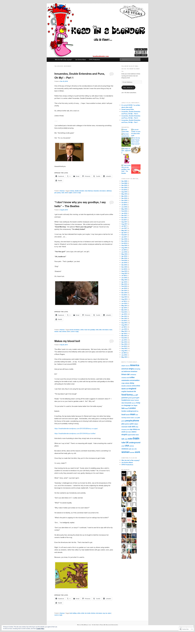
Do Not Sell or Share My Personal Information (105, 625)
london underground (128, 411)
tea (106, 613)
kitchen (93, 613)
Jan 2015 (124, 288)
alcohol (128, 365)
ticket (126, 439)
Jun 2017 (124, 228)
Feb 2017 (124, 235)
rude (62, 193)
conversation (134, 380)
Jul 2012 (124, 353)
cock (127, 377)
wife (135, 449)
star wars (128, 432)
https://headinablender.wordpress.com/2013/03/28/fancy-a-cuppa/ (76, 428)
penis (123, 421)
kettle (88, 613)
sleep (135, 429)
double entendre (79, 191)
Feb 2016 (124, 260)
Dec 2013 (124, 316)
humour (137, 400)
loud (123, 414)
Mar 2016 (124, 258)
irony (138, 402)
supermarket (131, 435)
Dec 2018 (124, 198)
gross (130, 398)
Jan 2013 (124, 340)
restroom (124, 427)
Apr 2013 (124, 333)
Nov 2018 (124, 200)
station (134, 432)
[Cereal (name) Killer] (126, 131)
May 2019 (124, 194)
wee (133, 449)
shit (133, 426)
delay (132, 383)
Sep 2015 (124, 271)
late (123, 408)
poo (132, 423)
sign (131, 429)
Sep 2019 (124, 192)
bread (71, 330)
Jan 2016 (124, 262)
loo (137, 411)
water (109, 613)
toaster (56, 331)
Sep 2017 (124, 222)
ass (122, 371)
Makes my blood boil (67, 341)
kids (122, 405)
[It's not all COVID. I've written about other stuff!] (136, 133)
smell (66, 193)
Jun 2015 (124, 278)
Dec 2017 (124, 215)
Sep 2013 (124, 323)
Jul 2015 (124, 275)
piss (123, 424)
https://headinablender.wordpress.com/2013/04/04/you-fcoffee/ (75, 433)
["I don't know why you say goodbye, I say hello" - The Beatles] (126, 169)
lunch (128, 415)
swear (137, 435)
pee (138, 417)
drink (82, 613)
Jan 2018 (124, 213)
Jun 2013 (124, 329)
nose (135, 417)
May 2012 (124, 357)
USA (127, 445)
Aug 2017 (124, 224)
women (132, 452)
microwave (102, 191)
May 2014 (124, 305)
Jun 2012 (124, 355)
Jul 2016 (124, 250)
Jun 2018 (124, 207)
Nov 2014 (124, 293)
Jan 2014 (124, 314)
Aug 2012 (124, 351)
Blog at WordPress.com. (84, 625)
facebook (130, 391)
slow (138, 429)
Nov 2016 (124, 241)
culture (127, 383)
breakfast (77, 330)
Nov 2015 (124, 267)
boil (71, 613)
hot (86, 613)
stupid (124, 434)
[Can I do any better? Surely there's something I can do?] (136, 141)
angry (131, 368)
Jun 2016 (124, 252)
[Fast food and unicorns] (126, 135)
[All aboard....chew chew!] (126, 142)
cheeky (72, 191)
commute (125, 380)
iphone (134, 403)
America (134, 365)
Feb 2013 (124, 338)
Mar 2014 (124, 310)
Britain (123, 374)
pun (55, 193)
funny (130, 394)
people (128, 420)
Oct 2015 (124, 269)
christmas (133, 374)
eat (127, 389)
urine (122, 446)
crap (122, 383)
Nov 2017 (124, 217)
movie (128, 417)
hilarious (90, 191)
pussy (59, 193)
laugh (126, 408)
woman (64, 331)
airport (123, 365)
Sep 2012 (124, 348)
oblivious (109, 191)
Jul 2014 (124, 301)
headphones (125, 400)
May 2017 (124, 230)
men (137, 415)
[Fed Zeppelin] (136, 149)
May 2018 (124, 209)
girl (136, 395)
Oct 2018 (124, 202)
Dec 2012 (124, 342)
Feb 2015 (124, 286)
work (68, 331)
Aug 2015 (124, 273)
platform (127, 424)
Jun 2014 (124, 303)
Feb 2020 (124, 183)
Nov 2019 (124, 187)
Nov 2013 (124, 318)
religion (136, 424)
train (136, 438)
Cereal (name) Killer (127, 109)
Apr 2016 (124, 256)
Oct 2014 (124, 295)
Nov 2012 (124, 344)
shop (136, 427)
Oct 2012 (124, 346)
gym (137, 398)
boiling (74, 613)
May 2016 (124, 254)
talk (122, 439)
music (132, 417)
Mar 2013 (124, 336)
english (124, 391)
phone (136, 420)
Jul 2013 (124, 327)
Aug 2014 (124, 299)
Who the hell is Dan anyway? (63, 59)
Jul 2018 (124, 205)
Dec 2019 (124, 185)
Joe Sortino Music (80, 59)
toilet (130, 438)
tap (104, 613)
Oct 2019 (124, 190)
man (132, 414)
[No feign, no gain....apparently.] (126, 151)
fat (135, 391)
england (132, 388)
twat (60, 331)
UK (127, 442)
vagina (70, 193)
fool (89, 330)
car (128, 374)
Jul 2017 (124, 226)
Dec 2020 (124, 181)
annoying (137, 369)
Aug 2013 (124, 325)
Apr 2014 (124, 308)
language (127, 405)
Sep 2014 (124, 297)
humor (132, 400)
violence (124, 448)
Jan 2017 (124, 237)
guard (134, 398)
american (124, 369)
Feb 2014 (124, 312)
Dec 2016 (124, 239)
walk (130, 449)
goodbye (92, 330)
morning (123, 417)
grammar (124, 397)
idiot (100, 330)
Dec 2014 (124, 290)
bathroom (127, 371)
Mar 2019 (124, 196)
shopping (124, 429)
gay (134, 395)
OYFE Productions (94, 59)
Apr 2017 (124, 233)
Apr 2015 (124, 282)
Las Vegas (134, 405)
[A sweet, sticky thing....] (136, 169)
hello (97, 330)
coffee (82, 330)
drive (138, 385)
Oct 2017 (124, 220)
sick (128, 429)
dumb (123, 389)
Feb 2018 (124, 211)
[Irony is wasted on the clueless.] (126, 159)
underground (134, 442)
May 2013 (124, 331)
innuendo (96, 191)
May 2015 (124, 280)
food (86, 191)
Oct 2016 (124, 243)
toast (110, 330)
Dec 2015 (124, 265)
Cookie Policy (40, 628)
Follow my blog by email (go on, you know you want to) (130, 68)
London (132, 408)
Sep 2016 (124, 245)
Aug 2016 (124, 248)
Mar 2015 (124, 284)
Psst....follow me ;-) (128, 87)
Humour (62, 191)
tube (123, 442)
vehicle (131, 446)
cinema (123, 377)
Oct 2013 (124, 320)
